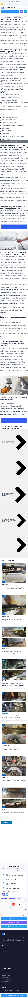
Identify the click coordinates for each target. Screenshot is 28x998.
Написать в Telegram (15, 926)
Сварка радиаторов (6, 977)
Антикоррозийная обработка (8, 962)
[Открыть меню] (25, 7)
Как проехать (15, 918)
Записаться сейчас (22, 226)
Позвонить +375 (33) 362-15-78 (15, 995)
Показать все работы (6, 822)
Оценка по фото (14, 226)
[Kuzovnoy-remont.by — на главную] (3, 934)
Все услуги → (4, 964)
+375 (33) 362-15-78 (11, 879)
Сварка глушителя (6, 981)
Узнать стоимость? (5, 226)
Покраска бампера (6, 975)
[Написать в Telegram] (3, 945)
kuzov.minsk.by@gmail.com (12, 888)
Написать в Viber (15, 922)
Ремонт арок (4, 953)
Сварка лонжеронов (6, 957)
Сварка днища (5, 955)
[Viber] (21, 11)
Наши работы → (5, 984)
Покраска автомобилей (7, 971)
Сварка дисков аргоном (7, 979)
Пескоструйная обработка (7, 960)
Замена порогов (5, 951)
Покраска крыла (5, 973)
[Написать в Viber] (6, 945)
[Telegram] (25, 11)
